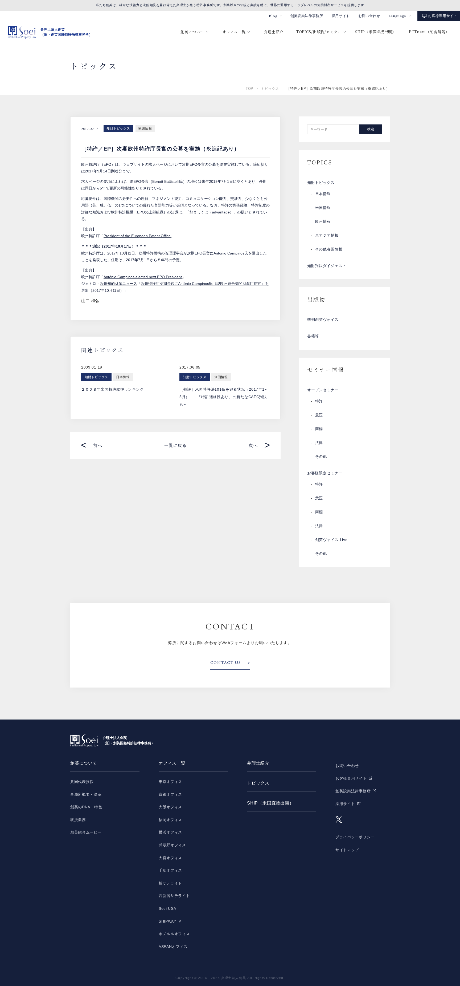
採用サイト (341, 16)
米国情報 (323, 207)
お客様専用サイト (442, 16)
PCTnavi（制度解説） (429, 31)
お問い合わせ (369, 16)
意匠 (319, 415)
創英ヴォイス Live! (332, 540)
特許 (319, 401)
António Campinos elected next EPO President (143, 277)
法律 (319, 443)
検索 (370, 129)
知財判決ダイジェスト (326, 266)
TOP (249, 89)
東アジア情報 (327, 235)
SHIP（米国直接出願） (375, 31)
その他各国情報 (329, 249)
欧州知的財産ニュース (118, 283)
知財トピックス (118, 128)
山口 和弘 (90, 300)
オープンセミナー (323, 390)
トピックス (270, 89)
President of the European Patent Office (137, 236)
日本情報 (323, 194)
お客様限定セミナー (324, 473)
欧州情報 (145, 128)
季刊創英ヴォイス (323, 319)
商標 (319, 429)
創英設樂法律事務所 (306, 16)
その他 (321, 456)
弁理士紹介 (274, 31)
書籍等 (313, 336)
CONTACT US (225, 662)
